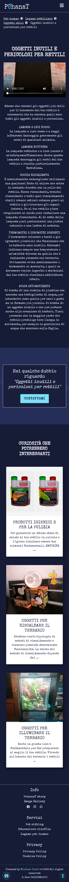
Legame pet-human (34, 834)
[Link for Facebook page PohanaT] (30, 807)
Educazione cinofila (34, 829)
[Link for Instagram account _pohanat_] (36, 807)
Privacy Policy (34, 851)
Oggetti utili (14, 23)
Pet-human (11, 19)
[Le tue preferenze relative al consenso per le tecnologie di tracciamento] (62, 876)
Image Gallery (34, 801)
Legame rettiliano (39, 19)
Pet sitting (35, 824)
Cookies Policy (34, 856)
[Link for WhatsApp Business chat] (41, 807)
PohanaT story (35, 796)
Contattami (34, 398)
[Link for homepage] (17, 6)
